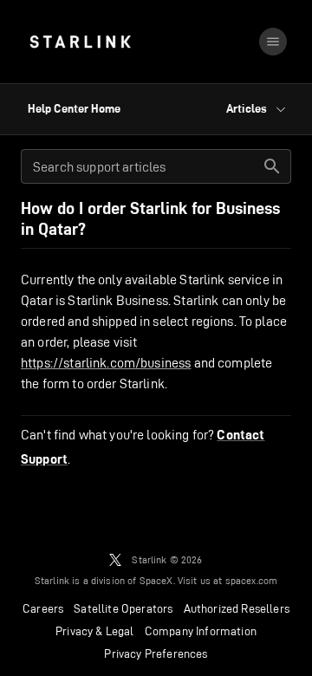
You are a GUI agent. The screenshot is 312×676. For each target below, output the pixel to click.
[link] (80, 41)
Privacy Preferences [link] (155, 653)
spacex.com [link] (251, 580)
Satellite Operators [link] (123, 608)
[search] (272, 166)
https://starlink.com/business (106, 362)
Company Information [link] (201, 631)
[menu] (273, 41)
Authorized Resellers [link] (236, 608)
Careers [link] (43, 608)
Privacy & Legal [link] (94, 631)
